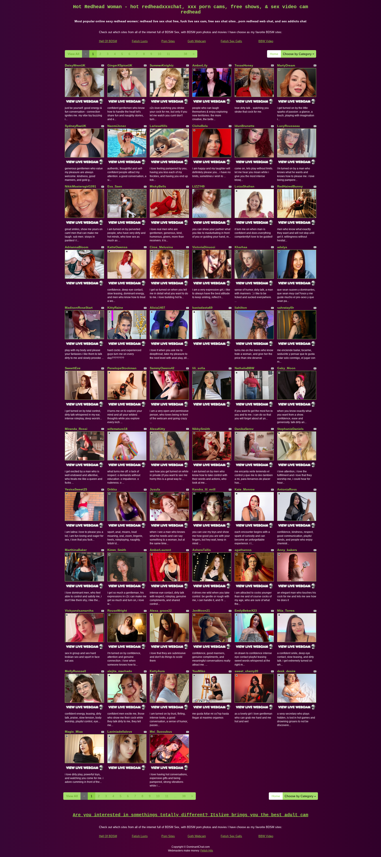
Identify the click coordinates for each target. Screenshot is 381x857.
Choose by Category (297, 54)
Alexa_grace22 (161, 610)
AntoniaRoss (287, 489)
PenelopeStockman (121, 368)
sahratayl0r (285, 307)
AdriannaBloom (76, 247)
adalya (282, 247)
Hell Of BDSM (108, 41)
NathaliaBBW (244, 368)
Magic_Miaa (74, 731)
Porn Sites (168, 41)
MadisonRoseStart (79, 307)
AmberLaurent (160, 550)
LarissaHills (158, 126)
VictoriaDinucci (203, 247)
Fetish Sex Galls (231, 41)
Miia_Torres (286, 610)
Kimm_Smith (116, 550)
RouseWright (117, 610)
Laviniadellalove (119, 731)
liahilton (241, 307)
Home (274, 54)
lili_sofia (198, 368)
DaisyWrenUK (75, 65)
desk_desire (286, 671)
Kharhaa (241, 247)
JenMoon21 (201, 610)
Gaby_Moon (286, 368)
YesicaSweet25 (76, 489)
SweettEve (72, 368)
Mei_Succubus (161, 731)
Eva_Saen (114, 186)
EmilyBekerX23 (246, 610)
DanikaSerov (244, 429)
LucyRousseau (288, 126)
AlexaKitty (157, 429)
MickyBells (158, 186)
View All (73, 54)
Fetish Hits (206, 850)
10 (159, 54)
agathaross (243, 550)
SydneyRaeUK (75, 126)
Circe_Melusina (161, 247)
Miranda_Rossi (76, 429)
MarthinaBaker (76, 550)
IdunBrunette (244, 126)
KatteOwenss (117, 247)
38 (185, 54)
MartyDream (286, 65)
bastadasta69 (202, 307)
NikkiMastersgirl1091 (80, 186)
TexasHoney (244, 65)
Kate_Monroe (245, 489)
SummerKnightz (162, 65)
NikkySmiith (201, 429)
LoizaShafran (244, 186)
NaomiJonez (116, 126)
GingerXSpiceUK (119, 65)
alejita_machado (119, 671)
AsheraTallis (201, 550)
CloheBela (200, 126)
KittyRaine (115, 307)
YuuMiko (198, 671)
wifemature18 (117, 429)
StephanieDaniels (290, 429)
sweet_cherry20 (246, 671)
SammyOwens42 (162, 368)
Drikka (112, 489)
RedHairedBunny (290, 186)
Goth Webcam (197, 41)
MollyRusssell (75, 671)
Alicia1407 (157, 307)
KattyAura (157, 671)
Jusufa (155, 489)
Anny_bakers (287, 550)
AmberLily (199, 65)
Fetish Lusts (140, 41)
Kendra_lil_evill (203, 489)
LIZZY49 (198, 186)
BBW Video (265, 41)
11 (168, 54)
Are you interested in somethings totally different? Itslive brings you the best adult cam (190, 814)
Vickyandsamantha (79, 610)
